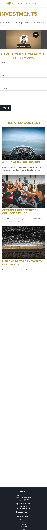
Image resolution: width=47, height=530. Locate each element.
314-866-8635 (26, 497)
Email (2, 75)
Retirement (23, 520)
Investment (23, 522)
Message (3, 88)
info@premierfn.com (23, 512)
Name (2, 62)
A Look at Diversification (21, 161)
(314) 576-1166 (26, 495)
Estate (23, 524)
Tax (23, 529)
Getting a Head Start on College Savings (20, 212)
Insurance (23, 527)
